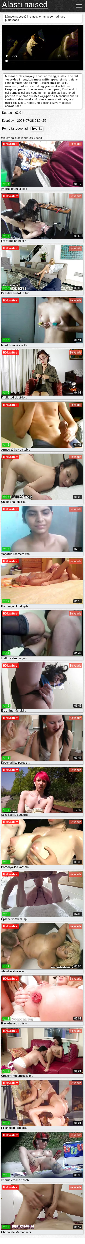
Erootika (37, 128)
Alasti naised (25, 4)
